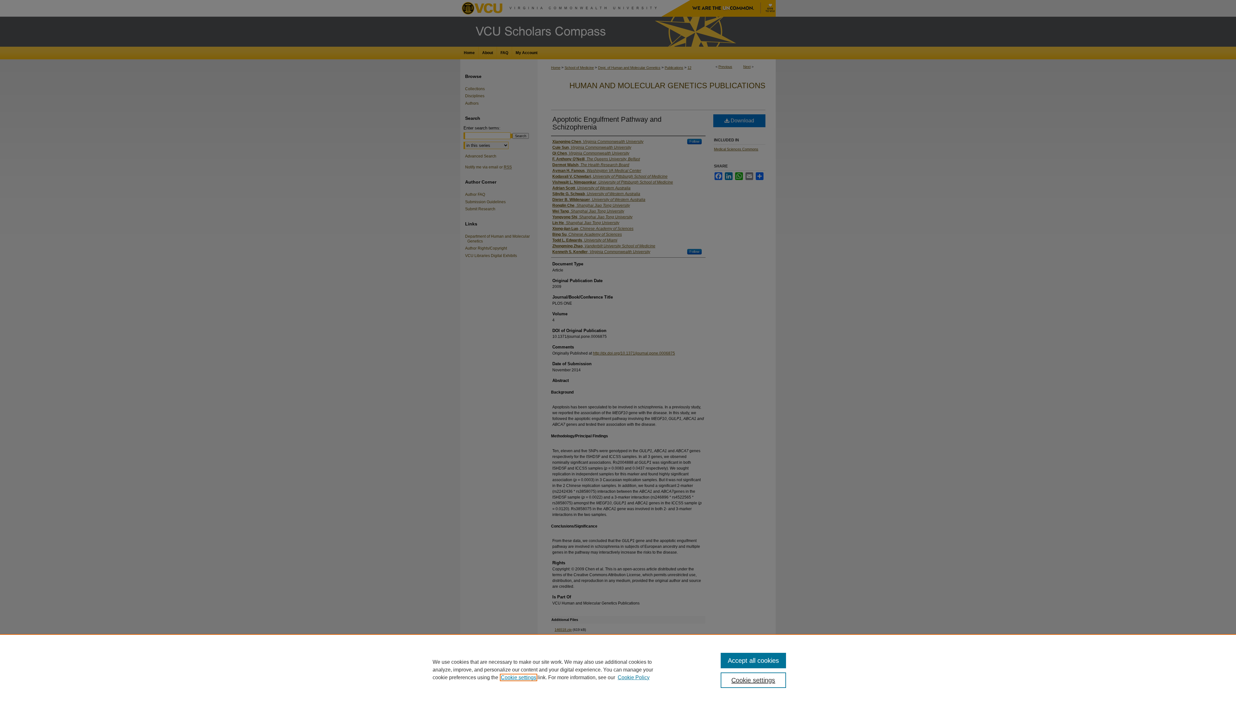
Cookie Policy (634, 677)
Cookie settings (518, 677)
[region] (618, 669)
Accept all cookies (753, 660)
